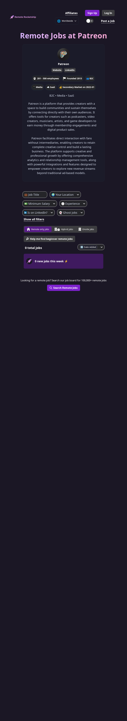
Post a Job (108, 21)
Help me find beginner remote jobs (51, 239)
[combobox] (24, 194)
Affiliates (71, 13)
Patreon (63, 64)
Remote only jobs (40, 229)
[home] (23, 17)
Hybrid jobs (67, 229)
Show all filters (34, 219)
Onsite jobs (88, 229)
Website (57, 70)
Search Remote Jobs (65, 288)
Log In (108, 13)
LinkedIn (69, 70)
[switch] (90, 21)
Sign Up (92, 13)
